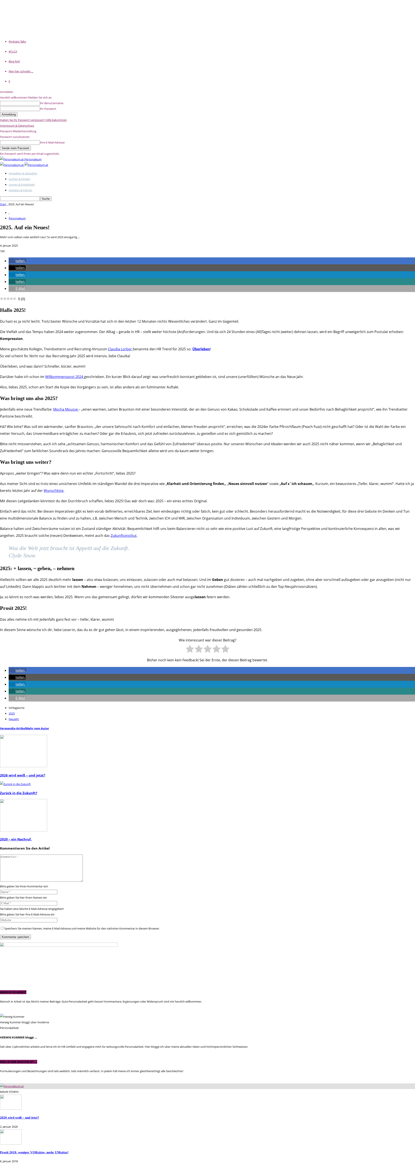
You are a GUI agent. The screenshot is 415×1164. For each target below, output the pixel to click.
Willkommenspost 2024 (64, 376)
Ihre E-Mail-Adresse (52, 142)
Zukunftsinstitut (124, 535)
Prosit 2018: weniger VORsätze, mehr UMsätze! (34, 1152)
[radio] (190, 650)
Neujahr (14, 719)
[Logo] (12, 165)
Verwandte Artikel (13, 728)
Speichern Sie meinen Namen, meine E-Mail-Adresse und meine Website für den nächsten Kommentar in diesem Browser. (82, 928)
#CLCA (13, 51)
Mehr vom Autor (37, 728)
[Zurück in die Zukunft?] (15, 784)
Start (3, 204)
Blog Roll (14, 61)
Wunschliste (54, 490)
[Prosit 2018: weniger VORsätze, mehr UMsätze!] (11, 1143)
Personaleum (17, 218)
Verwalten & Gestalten (23, 173)
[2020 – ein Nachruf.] (23, 830)
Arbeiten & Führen (20, 190)
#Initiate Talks (17, 41)
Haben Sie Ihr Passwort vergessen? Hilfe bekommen (33, 120)
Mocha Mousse (66, 409)
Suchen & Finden (19, 179)
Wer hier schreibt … (21, 71)
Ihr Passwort (48, 109)
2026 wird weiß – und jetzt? (22, 775)
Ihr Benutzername (51, 103)
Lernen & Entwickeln (22, 185)
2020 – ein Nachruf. (16, 839)
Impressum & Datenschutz (17, 126)
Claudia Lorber (120, 349)
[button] (17, 260)
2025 (12, 713)
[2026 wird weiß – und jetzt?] (23, 766)
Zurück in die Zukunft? (18, 793)
